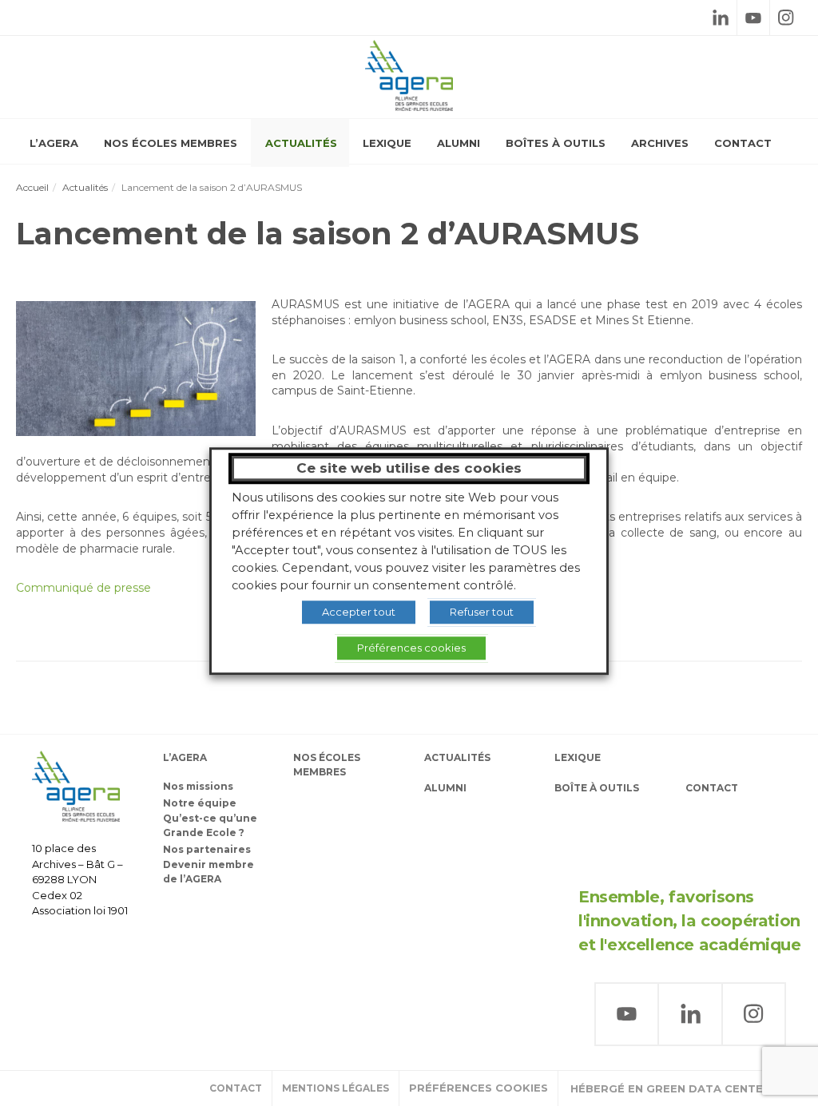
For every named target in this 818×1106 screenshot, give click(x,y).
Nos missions (198, 786)
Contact (743, 143)
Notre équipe (199, 803)
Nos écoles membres (170, 143)
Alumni (458, 143)
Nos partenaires (207, 849)
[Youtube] (753, 17)
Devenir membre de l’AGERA (208, 871)
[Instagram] (786, 17)
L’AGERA (54, 143)
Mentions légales (335, 1088)
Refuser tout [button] (482, 611)
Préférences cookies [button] (478, 1087)
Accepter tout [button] (358, 611)
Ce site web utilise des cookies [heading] (409, 468)
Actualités (301, 143)
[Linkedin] (721, 17)
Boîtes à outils (556, 143)
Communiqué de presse (83, 588)
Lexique (387, 143)
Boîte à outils (596, 788)
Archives (660, 143)
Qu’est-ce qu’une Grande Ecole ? (210, 825)
